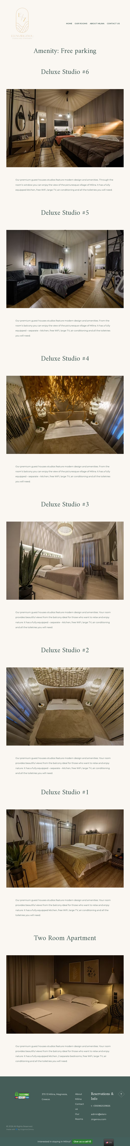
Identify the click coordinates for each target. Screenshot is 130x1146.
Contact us (113, 23)
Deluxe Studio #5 (65, 213)
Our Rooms (81, 23)
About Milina (97, 23)
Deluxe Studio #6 (65, 72)
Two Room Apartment (65, 938)
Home (69, 23)
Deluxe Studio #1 (65, 792)
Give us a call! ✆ (82, 1141)
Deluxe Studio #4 (65, 359)
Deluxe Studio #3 (65, 505)
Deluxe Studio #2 (65, 650)
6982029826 (103, 1106)
